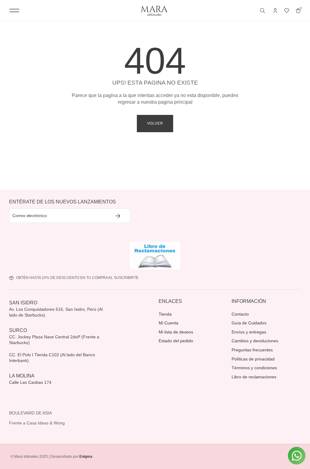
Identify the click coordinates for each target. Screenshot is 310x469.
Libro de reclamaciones (254, 376)
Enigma (85, 456)
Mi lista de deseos (176, 332)
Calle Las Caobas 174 (31, 382)
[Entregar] (118, 216)
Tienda (165, 314)
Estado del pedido (176, 340)
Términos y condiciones (254, 367)
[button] (14, 10)
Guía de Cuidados (249, 322)
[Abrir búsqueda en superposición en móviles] (263, 11)
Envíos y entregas (249, 332)
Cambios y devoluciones (255, 340)
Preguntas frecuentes (252, 349)
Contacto (240, 314)
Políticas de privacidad (253, 359)
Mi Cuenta (168, 322)
